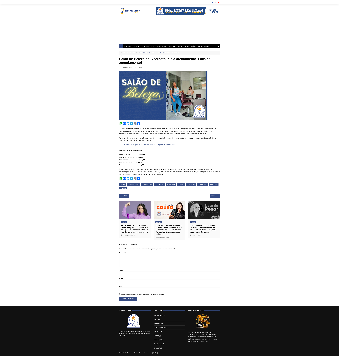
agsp (123, 184)
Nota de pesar (158, 344)
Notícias (156, 348)
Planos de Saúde (203, 46)
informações (160, 184)
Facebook (212, 2)
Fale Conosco (161, 46)
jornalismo (172, 184)
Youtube (218, 2)
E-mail (121, 278)
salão (181, 184)
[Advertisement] (169, 28)
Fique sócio (172, 46)
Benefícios (127, 46)
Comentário (123, 253)
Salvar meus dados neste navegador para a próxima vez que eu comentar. (142, 294)
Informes (139, 67)
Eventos (156, 336)
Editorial (156, 331)
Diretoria (136, 46)
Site (120, 286)
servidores (192, 184)
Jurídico (193, 46)
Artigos (156, 319)
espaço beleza (134, 184)
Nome (121, 270)
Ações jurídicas (158, 315)
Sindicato (214, 184)
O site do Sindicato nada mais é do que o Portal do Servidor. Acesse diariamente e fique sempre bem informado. (135, 334)
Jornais (187, 46)
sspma (124, 188)
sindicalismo (203, 184)
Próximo (213, 195)
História (180, 46)
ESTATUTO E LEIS (148, 46)
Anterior (125, 195)
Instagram (215, 2)
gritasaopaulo (148, 184)
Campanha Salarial (160, 327)
